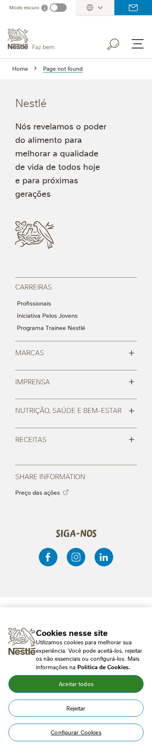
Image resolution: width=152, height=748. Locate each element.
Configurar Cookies (76, 732)
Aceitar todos (76, 683)
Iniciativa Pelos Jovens (47, 315)
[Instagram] (76, 557)
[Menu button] (137, 44)
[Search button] (119, 42)
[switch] (58, 7)
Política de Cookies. (103, 666)
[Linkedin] (104, 557)
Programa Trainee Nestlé (51, 327)
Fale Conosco (133, 7)
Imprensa (75, 381)
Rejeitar (75, 708)
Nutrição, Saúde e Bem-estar (75, 409)
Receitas (75, 438)
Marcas (75, 352)
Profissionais (34, 303)
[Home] (49, 39)
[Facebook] (48, 557)
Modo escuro (24, 7)
